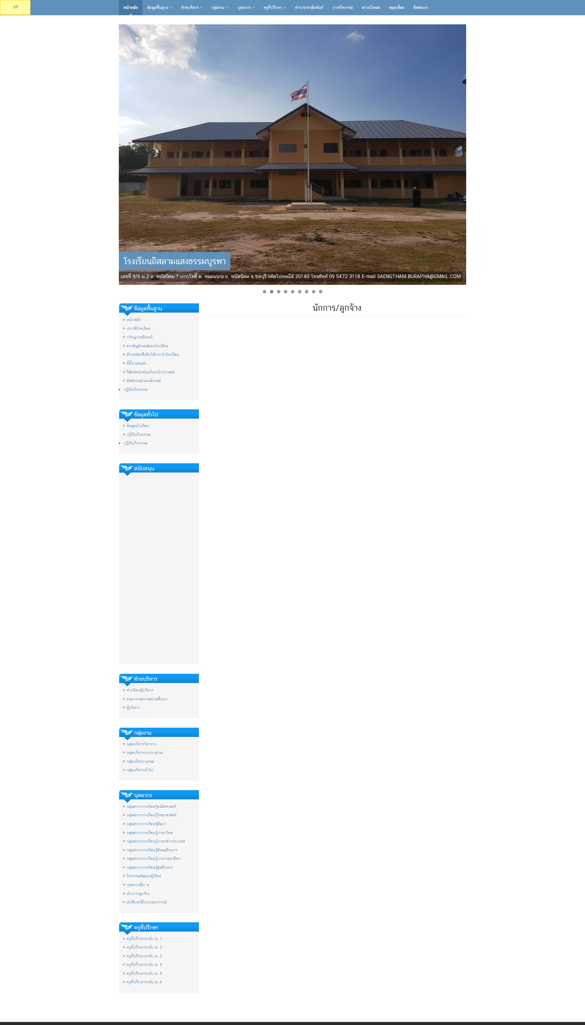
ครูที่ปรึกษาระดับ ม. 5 (144, 973)
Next (472, 153)
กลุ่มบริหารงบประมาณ (144, 752)
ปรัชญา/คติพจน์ (139, 337)
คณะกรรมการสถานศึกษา (146, 699)
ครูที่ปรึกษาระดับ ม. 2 (144, 947)
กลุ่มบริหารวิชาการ (141, 744)
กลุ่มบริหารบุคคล (140, 761)
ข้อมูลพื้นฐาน (158, 7)
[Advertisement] (158, 568)
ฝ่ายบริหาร (190, 7)
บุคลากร (244, 7)
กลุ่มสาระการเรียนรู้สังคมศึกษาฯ (151, 850)
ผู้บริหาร (133, 707)
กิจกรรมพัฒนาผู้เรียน (143, 876)
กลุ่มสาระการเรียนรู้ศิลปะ (146, 824)
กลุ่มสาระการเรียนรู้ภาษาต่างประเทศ (155, 841)
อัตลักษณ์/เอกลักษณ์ (143, 380)
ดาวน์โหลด (371, 7)
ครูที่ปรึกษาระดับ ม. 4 (144, 964)
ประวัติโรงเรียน (138, 328)
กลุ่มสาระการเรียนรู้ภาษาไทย (149, 832)
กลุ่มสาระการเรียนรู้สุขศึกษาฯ (149, 867)
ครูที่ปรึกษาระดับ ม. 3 (144, 956)
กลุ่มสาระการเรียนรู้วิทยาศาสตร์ (151, 815)
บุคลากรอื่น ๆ (137, 884)
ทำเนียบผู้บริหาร (140, 690)
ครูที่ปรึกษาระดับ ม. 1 (144, 938)
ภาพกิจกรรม (342, 7)
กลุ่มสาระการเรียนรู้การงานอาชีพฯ (153, 858)
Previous (112, 153)
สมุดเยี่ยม (396, 7)
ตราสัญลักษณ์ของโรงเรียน (147, 346)
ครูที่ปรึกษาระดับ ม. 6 (144, 982)
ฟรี (15, 7)
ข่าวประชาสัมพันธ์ (309, 7)
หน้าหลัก (130, 7)
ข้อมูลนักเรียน (137, 425)
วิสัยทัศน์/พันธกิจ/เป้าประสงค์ (150, 372)
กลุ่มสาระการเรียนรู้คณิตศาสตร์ (151, 806)
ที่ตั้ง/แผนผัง (136, 363)
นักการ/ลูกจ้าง (138, 893)
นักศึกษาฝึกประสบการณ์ (146, 902)
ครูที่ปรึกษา (273, 7)
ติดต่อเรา (420, 7)
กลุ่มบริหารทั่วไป (140, 770)
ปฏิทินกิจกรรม (135, 389)
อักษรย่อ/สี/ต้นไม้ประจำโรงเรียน (152, 354)
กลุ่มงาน (218, 7)
